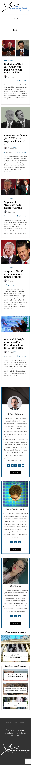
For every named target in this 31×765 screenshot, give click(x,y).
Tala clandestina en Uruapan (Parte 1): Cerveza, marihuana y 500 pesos (15, 689)
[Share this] (17, 80)
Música (15, 659)
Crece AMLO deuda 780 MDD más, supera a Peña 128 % (15, 140)
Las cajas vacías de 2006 (15, 704)
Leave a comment (9, 80)
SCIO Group (26, 757)
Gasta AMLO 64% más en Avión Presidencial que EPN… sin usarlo (14, 344)
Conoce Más (15, 472)
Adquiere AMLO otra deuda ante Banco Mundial (13, 273)
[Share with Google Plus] (22, 80)
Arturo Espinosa (13, 75)
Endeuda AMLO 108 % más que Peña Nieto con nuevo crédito (13, 68)
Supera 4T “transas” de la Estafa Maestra (13, 204)
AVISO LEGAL (9, 723)
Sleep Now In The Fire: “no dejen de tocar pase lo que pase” (16, 656)
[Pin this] (25, 80)
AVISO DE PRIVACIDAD (20, 723)
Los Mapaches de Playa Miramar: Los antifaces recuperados (15, 675)
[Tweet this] (20, 80)
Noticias (11, 60)
